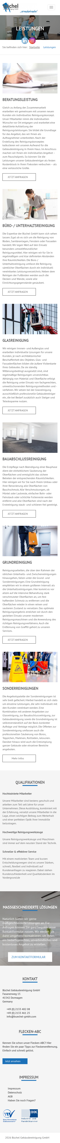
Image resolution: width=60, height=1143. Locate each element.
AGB (10, 1096)
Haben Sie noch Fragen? (22, 1100)
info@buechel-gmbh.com (21, 1016)
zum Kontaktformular (29, 957)
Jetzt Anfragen (18, 177)
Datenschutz (15, 1092)
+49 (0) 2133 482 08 (18, 1009)
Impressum (14, 1088)
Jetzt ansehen (13, 1061)
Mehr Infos (18, 758)
